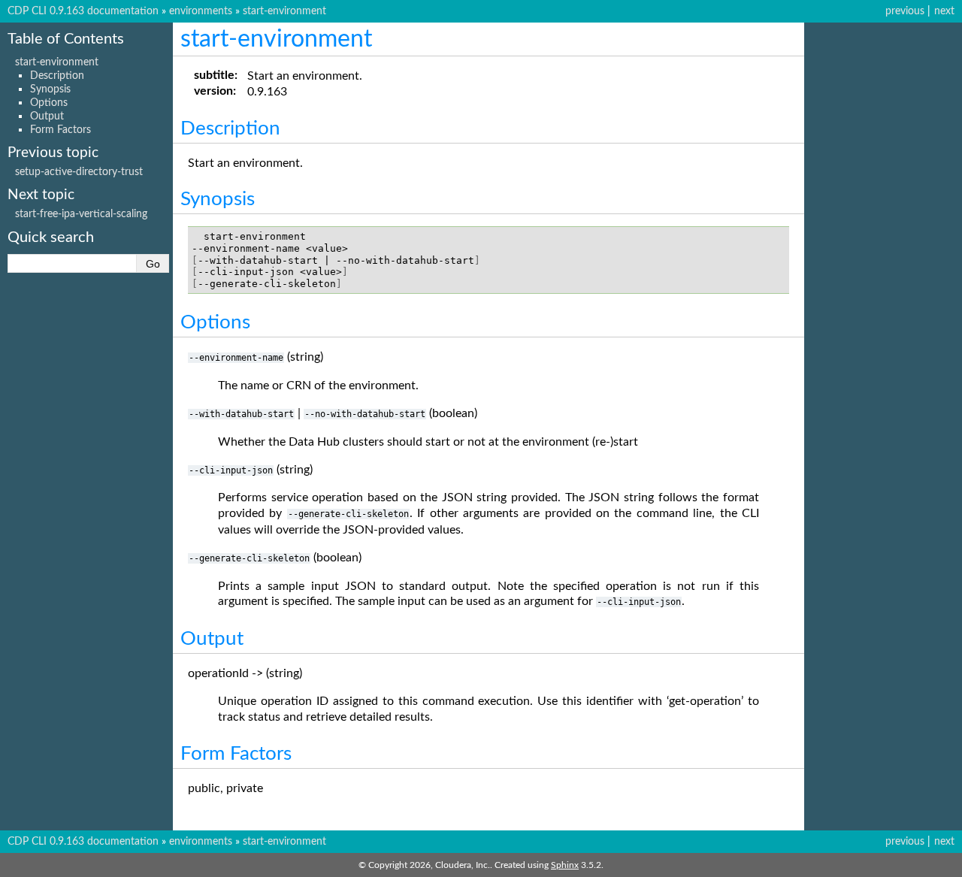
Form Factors (60, 129)
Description (57, 75)
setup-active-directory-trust (79, 171)
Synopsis (50, 89)
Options (49, 102)
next (944, 11)
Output (47, 116)
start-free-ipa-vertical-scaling (81, 213)
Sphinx (565, 864)
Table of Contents (66, 39)
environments (200, 11)
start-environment (284, 11)
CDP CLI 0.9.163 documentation (83, 11)
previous (904, 11)
